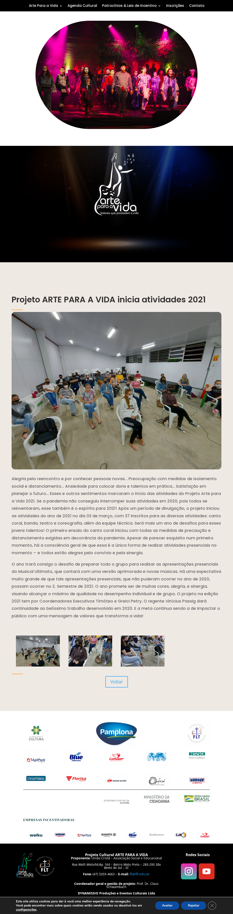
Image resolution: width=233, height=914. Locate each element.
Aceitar (167, 905)
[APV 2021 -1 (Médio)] (143, 665)
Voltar (116, 682)
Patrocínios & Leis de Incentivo (129, 6)
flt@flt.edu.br (140, 874)
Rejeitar (193, 905)
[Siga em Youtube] (207, 871)
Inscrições (175, 6)
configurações (26, 910)
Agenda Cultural (82, 6)
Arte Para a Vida (43, 6)
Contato (196, 6)
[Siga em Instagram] (189, 871)
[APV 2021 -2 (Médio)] (90, 665)
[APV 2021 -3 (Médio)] (38, 665)
